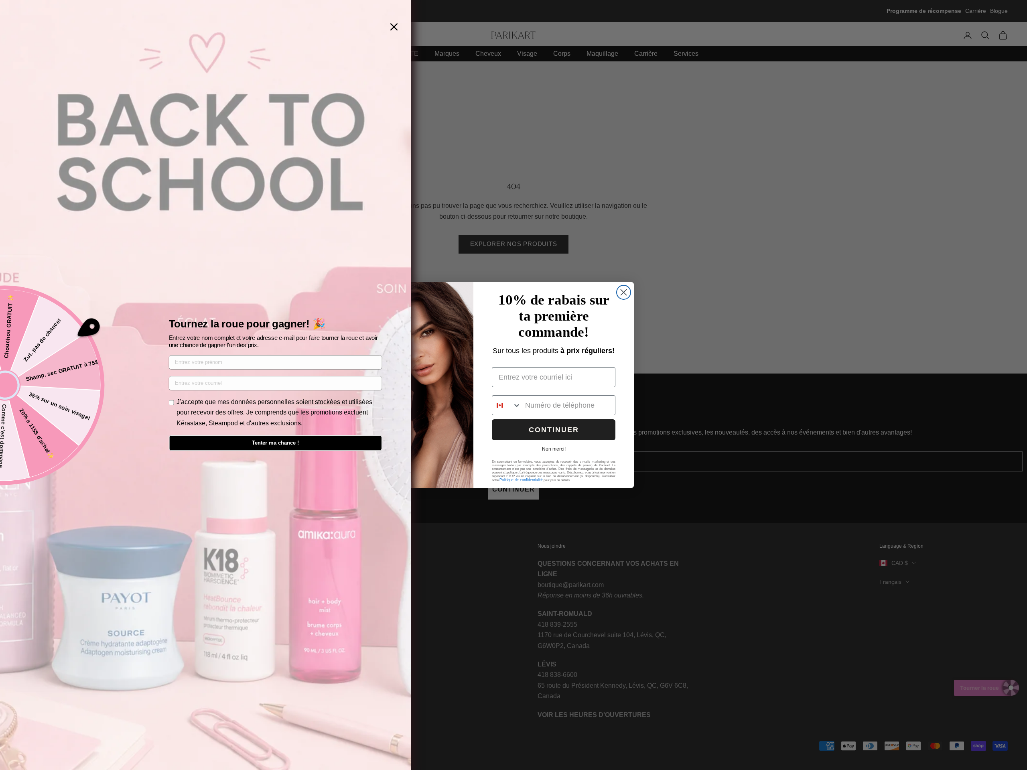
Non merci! (554, 449)
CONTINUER (554, 430)
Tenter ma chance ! (275, 443)
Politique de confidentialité (521, 480)
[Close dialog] (624, 292)
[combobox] (506, 405)
